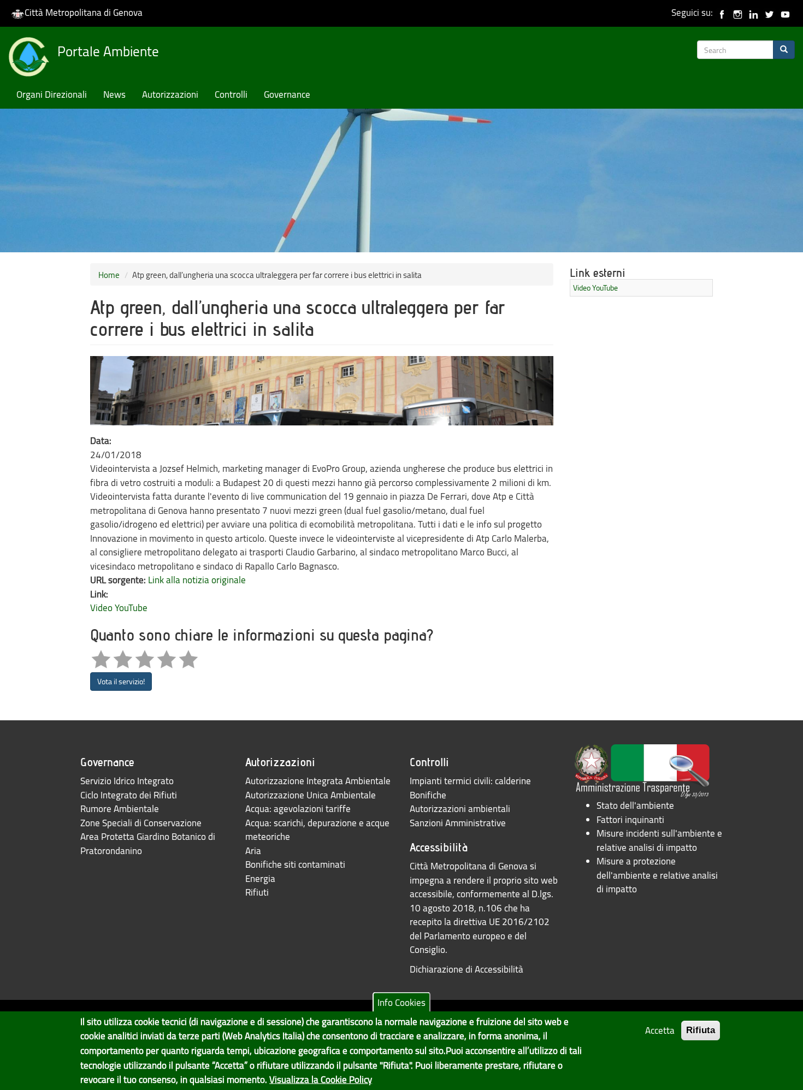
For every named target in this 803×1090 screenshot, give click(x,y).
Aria (253, 850)
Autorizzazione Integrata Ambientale (318, 780)
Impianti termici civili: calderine (470, 780)
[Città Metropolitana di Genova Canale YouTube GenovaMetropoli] (785, 12)
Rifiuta (700, 1030)
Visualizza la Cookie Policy (320, 1079)
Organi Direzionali (51, 94)
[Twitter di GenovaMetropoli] (769, 12)
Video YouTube (118, 607)
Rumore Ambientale (119, 808)
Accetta (660, 1030)
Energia (260, 878)
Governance (287, 94)
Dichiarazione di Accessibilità (466, 969)
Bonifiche (428, 795)
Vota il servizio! (121, 681)
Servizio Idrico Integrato (127, 780)
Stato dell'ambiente (635, 805)
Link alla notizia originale (197, 579)
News (114, 94)
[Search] (784, 49)
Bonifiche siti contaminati (295, 864)
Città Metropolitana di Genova (84, 12)
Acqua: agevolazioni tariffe (298, 808)
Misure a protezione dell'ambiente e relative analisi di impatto (657, 875)
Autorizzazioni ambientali (460, 808)
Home (109, 275)
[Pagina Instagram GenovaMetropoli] (738, 12)
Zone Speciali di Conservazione (141, 822)
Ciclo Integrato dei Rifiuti (128, 795)
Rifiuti (257, 892)
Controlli (231, 94)
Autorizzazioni (170, 94)
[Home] (32, 59)
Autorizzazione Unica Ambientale (310, 795)
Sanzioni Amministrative (458, 822)
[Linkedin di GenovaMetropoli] (753, 12)
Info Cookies (401, 1002)
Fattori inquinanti (630, 819)
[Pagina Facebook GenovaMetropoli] (722, 12)
